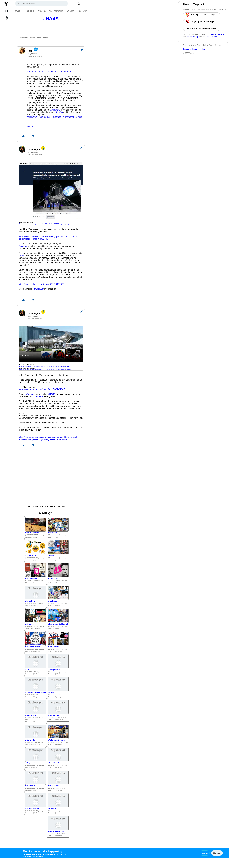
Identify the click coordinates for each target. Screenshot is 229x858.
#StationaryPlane (63, 72)
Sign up (217, 853)
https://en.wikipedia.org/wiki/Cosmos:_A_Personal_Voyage (54, 117)
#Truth (40, 72)
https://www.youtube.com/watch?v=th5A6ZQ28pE (42, 389)
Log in (205, 853)
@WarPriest (36, 605)
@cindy (57, 605)
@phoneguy (59, 697)
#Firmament (49, 72)
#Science (23, 246)
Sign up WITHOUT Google (203, 15)
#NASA (59, 112)
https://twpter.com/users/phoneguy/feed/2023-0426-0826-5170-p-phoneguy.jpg (44, 224)
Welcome (42, 11)
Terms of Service (217, 34)
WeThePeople (56, 11)
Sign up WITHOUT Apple (203, 21)
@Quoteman (36, 628)
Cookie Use (212, 36)
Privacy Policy (192, 36)
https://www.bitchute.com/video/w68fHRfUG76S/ (41, 284)
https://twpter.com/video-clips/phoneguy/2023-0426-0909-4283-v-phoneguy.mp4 (45, 369)
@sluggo (35, 697)
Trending (29, 11)
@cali (56, 537)
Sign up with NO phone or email (201, 28)
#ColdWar (39, 289)
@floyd (34, 560)
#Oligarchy (55, 110)
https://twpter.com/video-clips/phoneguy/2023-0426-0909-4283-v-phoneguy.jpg (44, 366)
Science (70, 11)
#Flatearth (31, 72)
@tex (56, 560)
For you (17, 11)
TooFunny (82, 11)
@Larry (34, 537)
